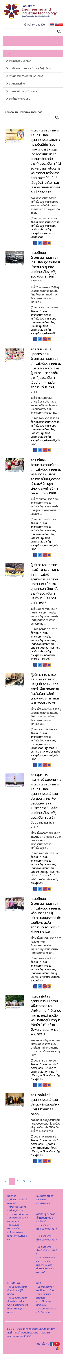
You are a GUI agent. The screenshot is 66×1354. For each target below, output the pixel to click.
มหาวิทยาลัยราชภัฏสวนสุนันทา (41, 231)
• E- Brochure (43, 1312)
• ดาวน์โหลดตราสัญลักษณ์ (44, 1303)
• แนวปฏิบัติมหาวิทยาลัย (13, 1226)
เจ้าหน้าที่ (45, 659)
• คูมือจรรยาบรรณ (16, 1206)
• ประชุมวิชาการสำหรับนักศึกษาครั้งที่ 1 (46, 1250)
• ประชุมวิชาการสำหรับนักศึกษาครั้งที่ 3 (46, 1228)
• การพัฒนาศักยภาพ (17, 1214)
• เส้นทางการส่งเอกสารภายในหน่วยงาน (17, 1235)
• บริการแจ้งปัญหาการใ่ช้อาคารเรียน (45, 1288)
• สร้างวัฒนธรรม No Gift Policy (17, 1219)
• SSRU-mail (43, 1203)
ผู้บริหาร (43, 326)
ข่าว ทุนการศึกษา (17, 84)
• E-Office (41, 1199)
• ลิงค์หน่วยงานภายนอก (44, 1295)
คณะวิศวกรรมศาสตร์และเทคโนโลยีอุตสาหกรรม (45, 224)
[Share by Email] (49, 243)
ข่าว (8, 53)
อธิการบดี (49, 333)
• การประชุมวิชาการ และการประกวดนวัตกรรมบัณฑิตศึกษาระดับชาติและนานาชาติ (45, 1265)
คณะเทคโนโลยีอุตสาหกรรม (44, 1066)
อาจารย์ (48, 545)
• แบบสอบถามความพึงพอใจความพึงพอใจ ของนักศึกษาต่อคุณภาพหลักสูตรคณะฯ (18, 1305)
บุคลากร (35, 433)
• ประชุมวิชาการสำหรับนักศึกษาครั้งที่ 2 (46, 1239)
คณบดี (37, 311)
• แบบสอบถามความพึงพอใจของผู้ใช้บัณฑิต (17, 1290)
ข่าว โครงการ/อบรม (19, 99)
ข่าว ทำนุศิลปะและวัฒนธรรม (23, 91)
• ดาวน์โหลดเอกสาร (46, 1308)
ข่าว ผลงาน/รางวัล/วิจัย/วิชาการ (25, 76)
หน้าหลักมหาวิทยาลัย (34, 25)
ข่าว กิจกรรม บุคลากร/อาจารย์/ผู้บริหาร (29, 68)
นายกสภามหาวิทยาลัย (42, 235)
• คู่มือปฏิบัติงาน (15, 1210)
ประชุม (34, 326)
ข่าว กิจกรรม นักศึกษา (19, 61)
